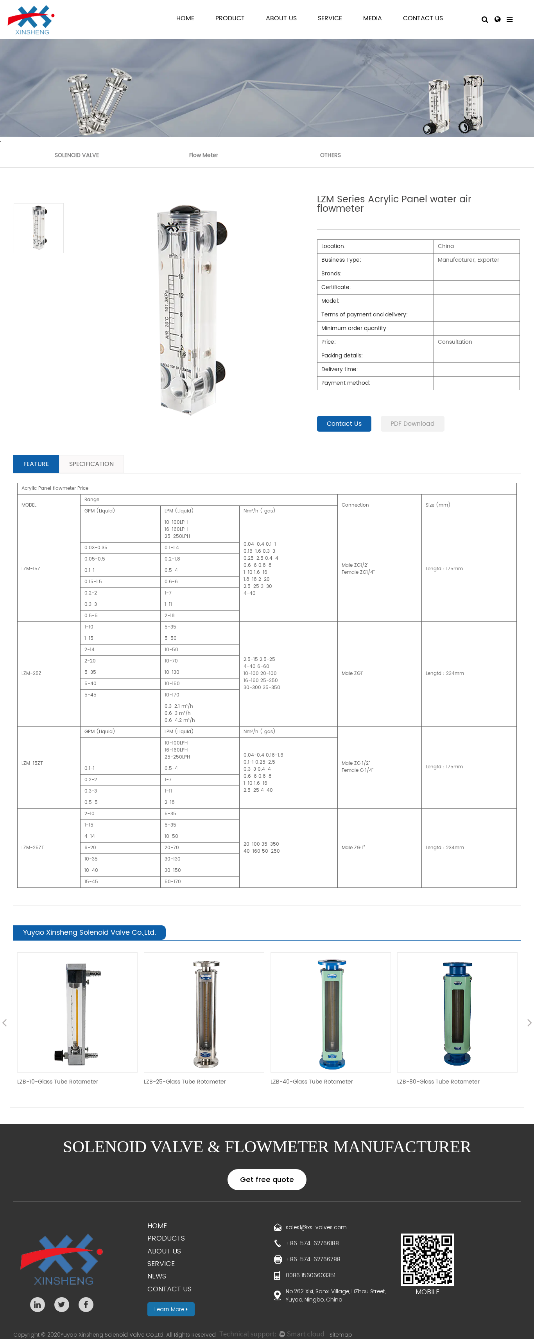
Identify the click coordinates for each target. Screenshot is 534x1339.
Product (230, 18)
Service (330, 18)
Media (372, 18)
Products (166, 1238)
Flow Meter (203, 155)
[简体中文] (497, 19)
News (156, 1276)
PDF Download (413, 424)
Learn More (170, 1309)
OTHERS (330, 155)
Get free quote (267, 1179)
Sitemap (341, 1335)
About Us (281, 18)
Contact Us (423, 18)
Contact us (169, 1289)
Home (185, 18)
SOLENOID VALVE (77, 155)
